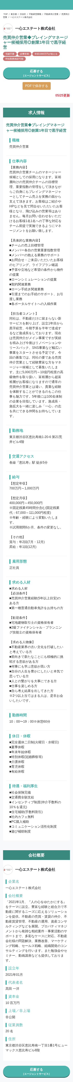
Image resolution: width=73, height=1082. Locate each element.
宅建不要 (9, 54)
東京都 (14, 14)
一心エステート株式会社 (21, 17)
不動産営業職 (35, 14)
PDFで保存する (36, 86)
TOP (5, 14)
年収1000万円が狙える (46, 54)
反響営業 (24, 54)
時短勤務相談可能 (14, 58)
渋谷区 (23, 14)
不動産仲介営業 (51, 14)
